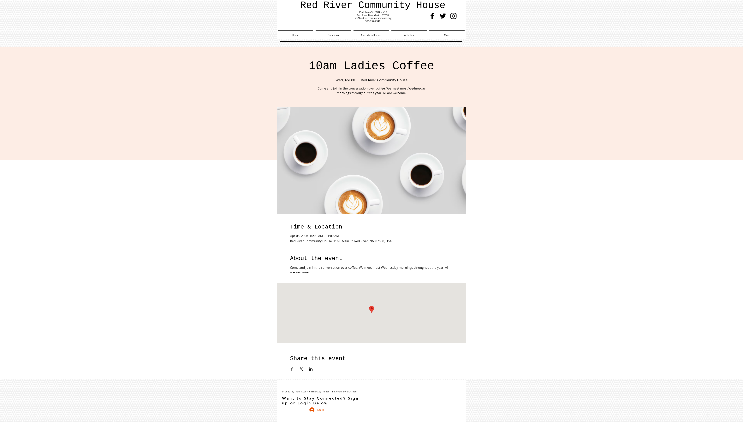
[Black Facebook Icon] (432, 16)
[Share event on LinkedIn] (311, 369)
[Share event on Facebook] (292, 369)
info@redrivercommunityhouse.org (373, 18)
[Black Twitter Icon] (443, 16)
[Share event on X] (301, 369)
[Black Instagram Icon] (453, 16)
